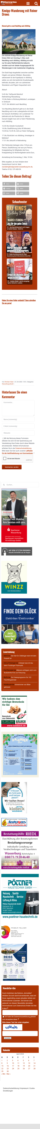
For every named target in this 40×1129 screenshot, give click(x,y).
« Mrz (3, 1074)
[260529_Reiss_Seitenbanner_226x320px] (14, 945)
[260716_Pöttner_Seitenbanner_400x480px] (20, 875)
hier (35, 1006)
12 (24, 1063)
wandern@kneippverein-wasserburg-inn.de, (17, 167)
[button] (8, 184)
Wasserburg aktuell (7, 384)
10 (13, 1063)
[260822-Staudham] (19, 206)
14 (34, 1063)
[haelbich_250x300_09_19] (14, 697)
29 (2, 1071)
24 (13, 1069)
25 (18, 1069)
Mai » (9, 1074)
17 (13, 1066)
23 (8, 1069)
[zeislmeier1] (14, 819)
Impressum (24, 1088)
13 (29, 1063)
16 (8, 1066)
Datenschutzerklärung (22, 1017)
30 (8, 1071)
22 (2, 1069)
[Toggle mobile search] (36, 3)
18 (18, 1066)
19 (24, 1066)
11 (18, 1063)
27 (29, 1069)
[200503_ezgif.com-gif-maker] (14, 783)
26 (24, 1069)
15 (2, 1066)
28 (34, 1069)
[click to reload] (12, 1027)
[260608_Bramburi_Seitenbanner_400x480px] (20, 733)
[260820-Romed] (19, 233)
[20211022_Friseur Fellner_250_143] (14, 925)
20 (29, 1066)
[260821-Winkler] (19, 260)
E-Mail (5, 1008)
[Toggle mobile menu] (28, 3)
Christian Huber (9, 382)
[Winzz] (14, 561)
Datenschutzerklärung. (23, 448)
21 (34, 1066)
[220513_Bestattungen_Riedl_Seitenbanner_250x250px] (20, 832)
